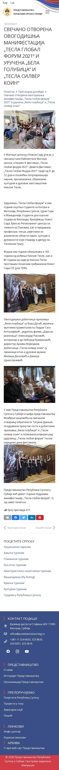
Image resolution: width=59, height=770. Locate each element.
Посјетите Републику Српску (21, 697)
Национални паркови (17, 547)
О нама (8, 670)
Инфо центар (12, 731)
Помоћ (8, 715)
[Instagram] (17, 651)
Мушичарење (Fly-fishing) (19, 577)
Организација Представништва (23, 682)
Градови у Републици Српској (22, 595)
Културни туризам (15, 589)
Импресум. (28, 765)
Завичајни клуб (13, 709)
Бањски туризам (14, 553)
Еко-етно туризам (15, 565)
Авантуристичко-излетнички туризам (27, 571)
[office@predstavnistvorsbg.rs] (7, 634)
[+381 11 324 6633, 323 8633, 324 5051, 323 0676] (7, 642)
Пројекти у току (13, 703)
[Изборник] (47, 12)
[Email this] (7, 517)
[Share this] (15, 517)
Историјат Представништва (21, 676)
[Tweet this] (23, 517)
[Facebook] (8, 651)
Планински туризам (16, 559)
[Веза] (7, 12)
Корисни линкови (15, 737)
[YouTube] (26, 651)
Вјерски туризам (14, 583)
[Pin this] (40, 517)
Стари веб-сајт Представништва (24, 748)
